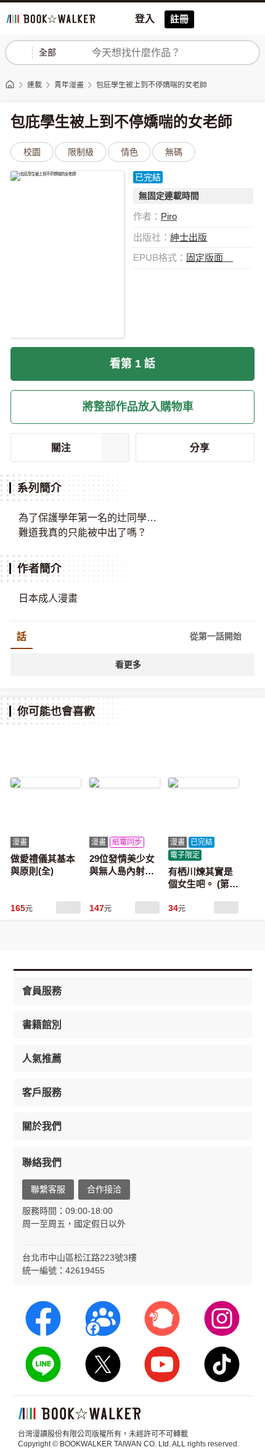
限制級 (81, 152)
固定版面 (206, 257)
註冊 (179, 19)
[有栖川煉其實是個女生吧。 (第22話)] (203, 782)
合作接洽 (104, 1189)
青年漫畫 (69, 85)
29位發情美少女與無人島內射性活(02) (122, 870)
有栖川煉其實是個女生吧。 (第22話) (201, 883)
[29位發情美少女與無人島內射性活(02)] (124, 782)
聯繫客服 (48, 1189)
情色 (129, 152)
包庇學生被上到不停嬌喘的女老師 (151, 85)
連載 (34, 85)
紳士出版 (188, 237)
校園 (32, 152)
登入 (145, 19)
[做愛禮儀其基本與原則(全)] (45, 782)
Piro (169, 216)
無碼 (173, 152)
